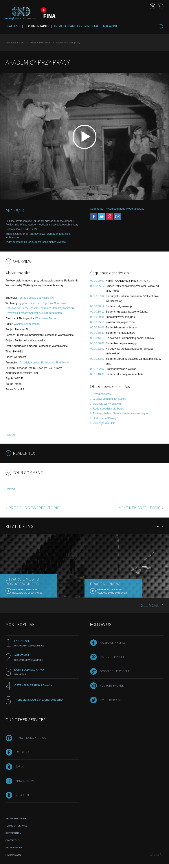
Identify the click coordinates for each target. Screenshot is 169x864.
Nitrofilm (22, 795)
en (152, 6)
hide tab (11, 435)
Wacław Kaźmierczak (26, 324)
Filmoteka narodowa (30, 738)
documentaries (36, 26)
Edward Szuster (28, 313)
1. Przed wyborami (101, 394)
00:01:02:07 (97, 369)
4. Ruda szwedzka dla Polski (107, 408)
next (139, 507)
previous (33, 507)
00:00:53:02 (97, 358)
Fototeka (22, 752)
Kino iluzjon (24, 781)
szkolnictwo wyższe (54, 242)
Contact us (13, 840)
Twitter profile (111, 700)
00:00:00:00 (97, 280)
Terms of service (17, 826)
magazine (110, 26)
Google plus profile (115, 671)
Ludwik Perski (45, 297)
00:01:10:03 (97, 374)
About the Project (17, 818)
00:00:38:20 (97, 332)
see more (150, 605)
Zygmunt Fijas (27, 303)
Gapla (19, 766)
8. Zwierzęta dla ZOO (102, 423)
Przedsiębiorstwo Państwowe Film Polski (44, 362)
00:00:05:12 (97, 286)
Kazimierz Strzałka (50, 308)
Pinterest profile (112, 657)
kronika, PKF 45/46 (40, 42)
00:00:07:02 (97, 296)
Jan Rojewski (45, 303)
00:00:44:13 (97, 338)
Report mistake (135, 208)
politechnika (20, 242)
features (13, 26)
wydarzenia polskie (58, 233)
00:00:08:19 (97, 306)
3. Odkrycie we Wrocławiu (105, 403)
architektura (13, 237)
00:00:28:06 (97, 327)
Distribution (13, 833)
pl (160, 6)
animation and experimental (76, 26)
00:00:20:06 (97, 316)
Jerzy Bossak (28, 297)
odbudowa (34, 242)
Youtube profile (112, 685)
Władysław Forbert (46, 318)
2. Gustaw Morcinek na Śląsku (108, 398)
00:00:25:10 (97, 322)
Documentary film (15, 42)
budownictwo (38, 233)
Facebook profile (112, 642)
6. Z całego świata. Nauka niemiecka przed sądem (120, 413)
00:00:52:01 (97, 348)
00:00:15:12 (97, 311)
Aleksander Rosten (50, 313)
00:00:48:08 (97, 343)
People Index (14, 847)
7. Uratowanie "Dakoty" (104, 418)
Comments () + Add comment (107, 208)
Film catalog (14, 855)
